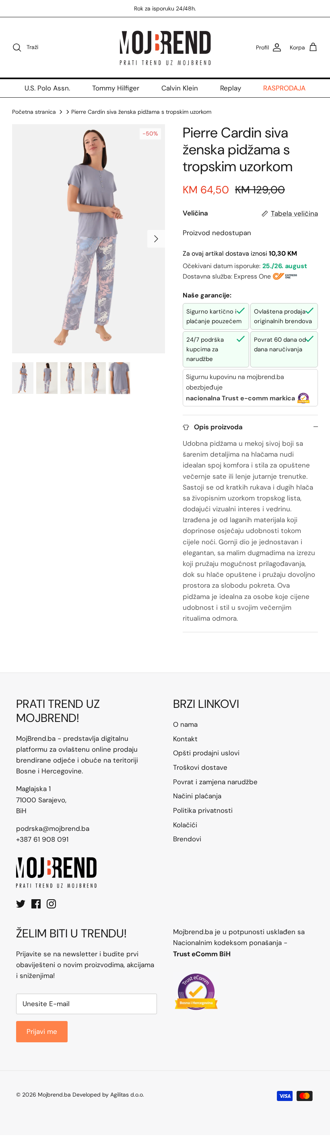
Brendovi (187, 838)
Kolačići (185, 824)
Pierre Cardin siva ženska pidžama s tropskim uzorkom (141, 111)
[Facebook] (36, 903)
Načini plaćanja (197, 795)
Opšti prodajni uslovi (206, 752)
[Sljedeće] (156, 239)
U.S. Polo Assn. (47, 88)
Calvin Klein (179, 88)
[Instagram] (51, 903)
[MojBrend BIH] (165, 47)
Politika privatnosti (203, 810)
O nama (185, 724)
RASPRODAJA (284, 88)
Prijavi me (42, 1031)
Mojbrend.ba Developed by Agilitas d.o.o (90, 1094)
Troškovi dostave (200, 767)
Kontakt (185, 738)
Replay (230, 88)
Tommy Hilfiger (115, 88)
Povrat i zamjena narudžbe (215, 781)
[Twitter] (20, 903)
